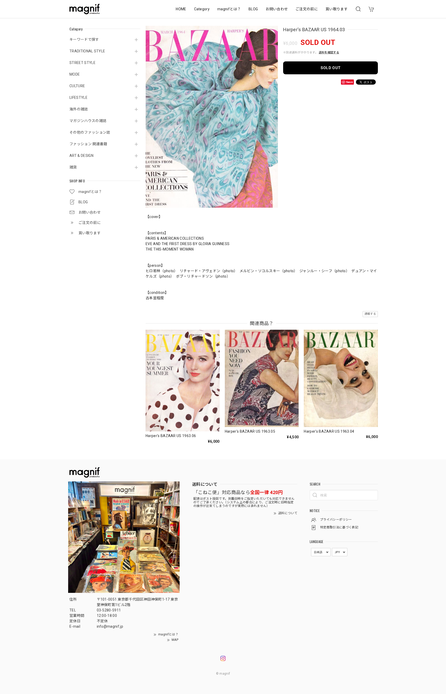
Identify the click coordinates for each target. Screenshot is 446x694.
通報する (370, 314)
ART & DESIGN (81, 156)
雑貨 (73, 167)
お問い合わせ (277, 9)
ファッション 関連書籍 (88, 144)
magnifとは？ (229, 9)
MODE (74, 74)
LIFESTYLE (78, 97)
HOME (181, 9)
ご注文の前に (307, 9)
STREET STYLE (82, 63)
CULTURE (77, 86)
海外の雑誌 (78, 109)
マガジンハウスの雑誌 (87, 121)
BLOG (253, 9)
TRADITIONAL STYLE (87, 51)
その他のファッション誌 (89, 132)
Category (202, 9)
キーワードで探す (84, 39)
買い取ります (336, 9)
